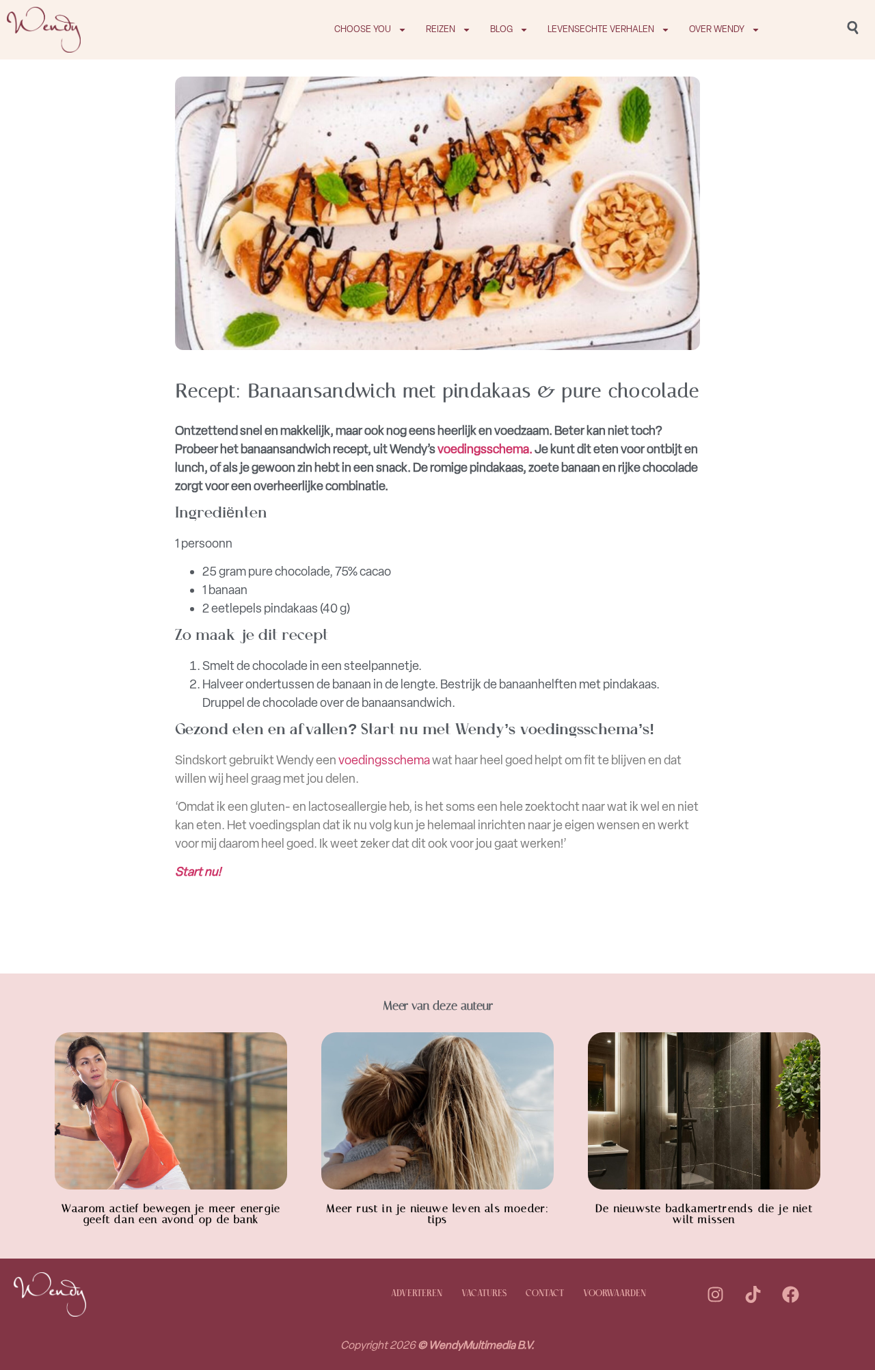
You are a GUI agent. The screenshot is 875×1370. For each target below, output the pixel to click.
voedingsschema (384, 760)
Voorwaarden (614, 1293)
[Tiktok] (753, 1294)
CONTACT (545, 1293)
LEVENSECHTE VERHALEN (601, 29)
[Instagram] (715, 1294)
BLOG (501, 29)
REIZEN (440, 29)
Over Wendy (716, 29)
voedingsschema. (485, 449)
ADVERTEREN (416, 1293)
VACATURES (484, 1293)
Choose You (362, 29)
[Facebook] (790, 1294)
